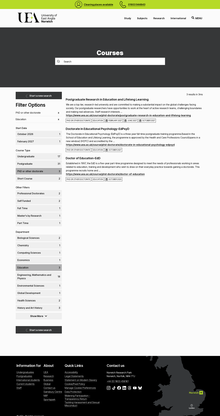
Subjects (142, 18)
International (178, 18)
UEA (46, 372)
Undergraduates (25, 372)
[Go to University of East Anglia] (37, 18)
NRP (46, 395)
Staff (19, 387)
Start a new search (40, 95)
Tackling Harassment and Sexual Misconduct (82, 404)
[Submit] (58, 61)
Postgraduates (24, 376)
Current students (25, 383)
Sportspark (49, 399)
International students (28, 380)
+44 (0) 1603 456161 (118, 381)
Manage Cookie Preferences (80, 387)
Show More (36, 316)
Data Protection (73, 391)
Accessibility (71, 372)
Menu (198, 18)
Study (127, 18)
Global (47, 383)
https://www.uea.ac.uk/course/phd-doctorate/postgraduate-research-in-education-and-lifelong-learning (128, 115)
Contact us (49, 387)
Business (48, 380)
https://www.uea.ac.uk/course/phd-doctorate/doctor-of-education (105, 174)
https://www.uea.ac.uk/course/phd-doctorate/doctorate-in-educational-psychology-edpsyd (120, 144)
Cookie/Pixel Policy (75, 383)
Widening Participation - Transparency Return (77, 397)
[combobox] (110, 61)
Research (159, 18)
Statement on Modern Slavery (81, 380)
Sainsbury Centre (53, 391)
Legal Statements (74, 376)
